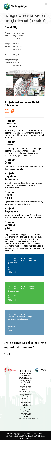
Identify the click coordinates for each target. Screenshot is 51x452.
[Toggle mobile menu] (46, 3)
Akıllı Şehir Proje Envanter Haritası (22, 265)
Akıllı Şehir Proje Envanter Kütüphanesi (23, 293)
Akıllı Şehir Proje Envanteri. (21, 322)
